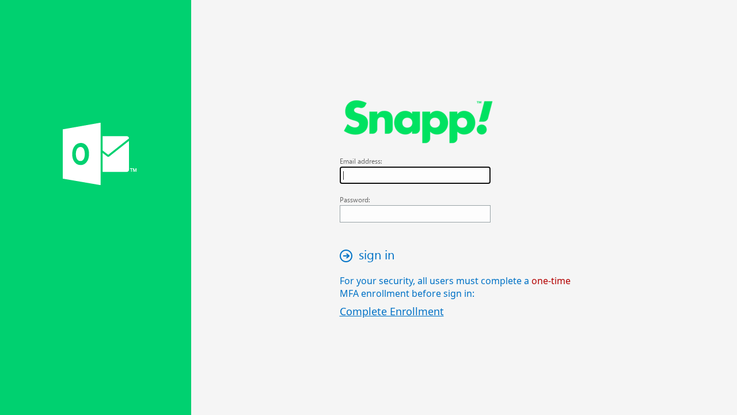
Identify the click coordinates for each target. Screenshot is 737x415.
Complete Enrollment (392, 311)
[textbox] (415, 175)
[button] (370, 256)
